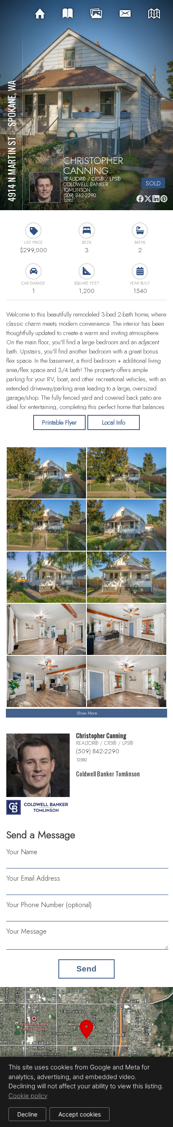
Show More (86, 713)
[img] (40, 14)
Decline (27, 1114)
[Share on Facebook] (140, 198)
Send (86, 968)
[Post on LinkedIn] (156, 198)
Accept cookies (79, 1114)
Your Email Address (33, 878)
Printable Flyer (59, 422)
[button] (86, 1039)
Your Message (26, 931)
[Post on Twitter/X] (148, 198)
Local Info (113, 422)
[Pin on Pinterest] (164, 198)
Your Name (21, 852)
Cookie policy (27, 1096)
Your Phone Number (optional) (49, 905)
